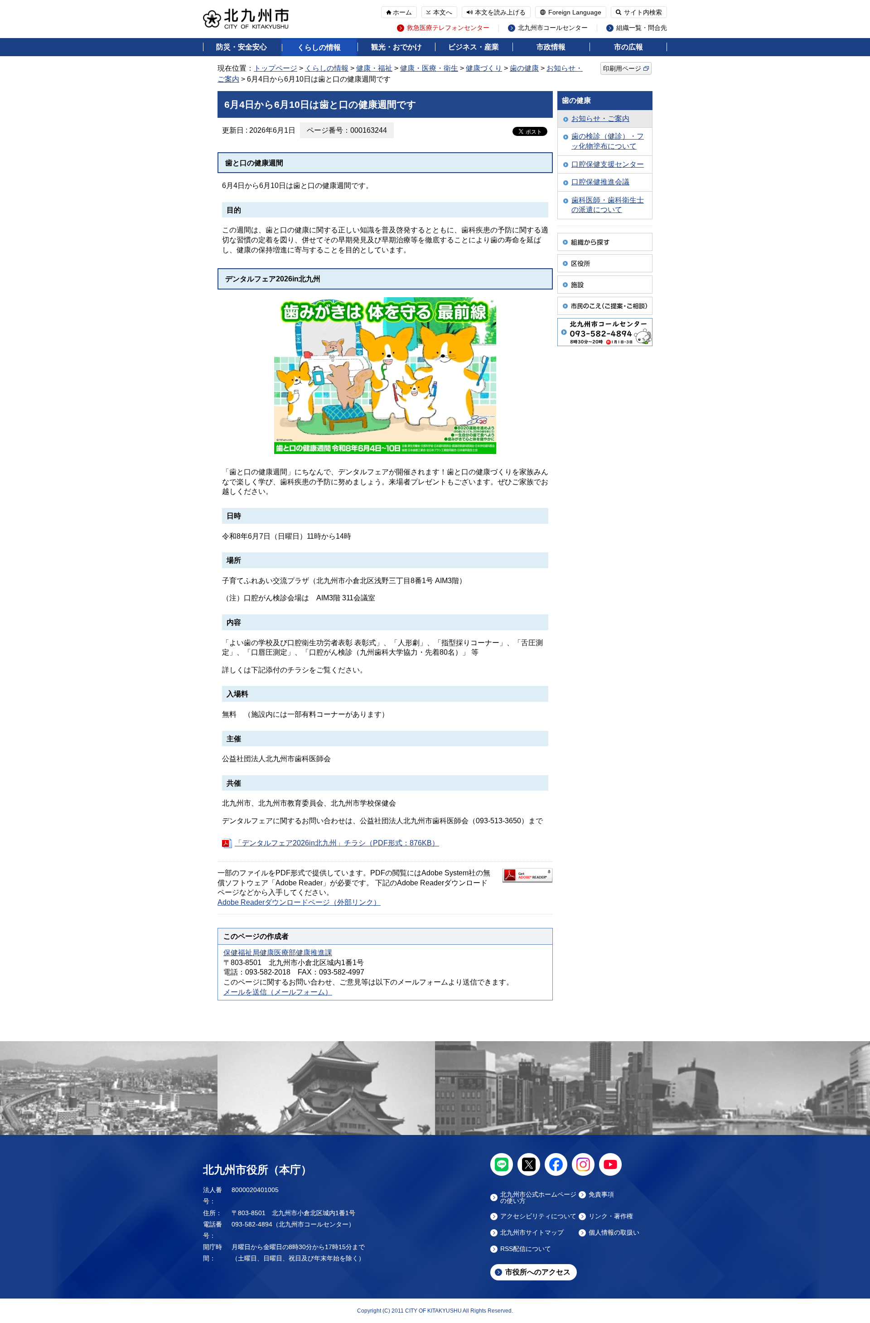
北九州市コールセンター (553, 27)
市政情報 (551, 47)
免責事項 (601, 1194)
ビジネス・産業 (473, 47)
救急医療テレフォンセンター (448, 27)
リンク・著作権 (611, 1216)
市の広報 (628, 47)
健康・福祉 (374, 68)
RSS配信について (525, 1249)
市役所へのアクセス (537, 1272)
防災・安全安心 (241, 47)
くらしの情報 (319, 47)
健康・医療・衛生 (429, 68)
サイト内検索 (643, 12)
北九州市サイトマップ (532, 1232)
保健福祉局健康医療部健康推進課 (277, 952)
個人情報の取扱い (614, 1232)
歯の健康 (524, 68)
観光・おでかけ (396, 47)
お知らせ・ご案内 (600, 118)
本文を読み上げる (500, 12)
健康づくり (484, 68)
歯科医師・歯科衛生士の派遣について (607, 205)
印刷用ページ (622, 68)
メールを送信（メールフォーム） (277, 992)
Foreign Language (574, 12)
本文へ (442, 12)
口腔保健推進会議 (600, 182)
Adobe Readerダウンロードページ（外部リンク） (299, 902)
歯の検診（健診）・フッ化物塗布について (607, 141)
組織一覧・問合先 (641, 27)
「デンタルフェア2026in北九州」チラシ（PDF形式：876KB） (337, 843)
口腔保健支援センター (607, 164)
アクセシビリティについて (538, 1216)
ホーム (402, 12)
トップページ (275, 68)
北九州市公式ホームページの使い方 (538, 1197)
